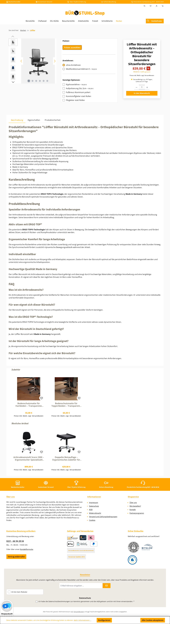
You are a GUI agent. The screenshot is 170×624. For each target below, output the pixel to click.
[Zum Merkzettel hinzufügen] (41, 398)
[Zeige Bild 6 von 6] (47, 81)
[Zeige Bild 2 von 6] (32, 81)
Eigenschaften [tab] (34, 120)
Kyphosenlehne (76, 84)
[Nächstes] (54, 61)
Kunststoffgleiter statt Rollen (78, 96)
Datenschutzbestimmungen (59, 601)
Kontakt (133, 509)
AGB (91, 509)
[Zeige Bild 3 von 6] (36, 81)
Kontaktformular (26, 549)
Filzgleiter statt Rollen (75, 100)
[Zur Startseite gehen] (85, 13)
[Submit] (106, 585)
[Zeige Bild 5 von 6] (44, 81)
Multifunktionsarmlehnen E (81, 69)
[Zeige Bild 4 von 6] (40, 81)
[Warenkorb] (162, 6)
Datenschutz (94, 506)
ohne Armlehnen (73, 65)
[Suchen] (144, 6)
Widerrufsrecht (95, 513)
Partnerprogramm (137, 513)
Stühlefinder (156, 21)
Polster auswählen (72, 47)
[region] (32, 61)
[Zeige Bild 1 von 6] (29, 81)
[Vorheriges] (21, 61)
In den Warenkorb (142, 93)
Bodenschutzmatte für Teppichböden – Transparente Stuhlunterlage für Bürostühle (66, 404)
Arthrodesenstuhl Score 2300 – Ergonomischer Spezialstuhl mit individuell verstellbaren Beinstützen (28, 458)
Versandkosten (79, 612)
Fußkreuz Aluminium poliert (78, 92)
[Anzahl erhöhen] (147, 87)
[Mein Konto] (156, 6)
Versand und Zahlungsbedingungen (103, 516)
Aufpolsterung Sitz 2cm (79, 88)
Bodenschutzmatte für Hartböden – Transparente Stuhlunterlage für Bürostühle (28, 404)
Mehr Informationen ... (82, 620)
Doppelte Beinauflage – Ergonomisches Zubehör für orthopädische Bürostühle (66, 458)
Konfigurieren (104, 620)
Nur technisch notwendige (126, 620)
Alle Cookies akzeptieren (152, 620)
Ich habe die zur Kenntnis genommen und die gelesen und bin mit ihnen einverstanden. (86, 601)
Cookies (92, 520)
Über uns (133, 502)
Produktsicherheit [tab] (52, 120)
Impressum (93, 502)
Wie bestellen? (135, 506)
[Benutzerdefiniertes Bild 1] (147, 547)
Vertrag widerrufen (16, 556)
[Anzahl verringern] (136, 87)
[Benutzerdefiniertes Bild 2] (132, 559)
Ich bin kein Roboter (19, 592)
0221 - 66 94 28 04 (15, 541)
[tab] (17, 120)
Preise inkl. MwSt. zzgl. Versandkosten (142, 75)
